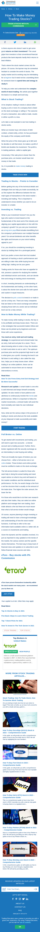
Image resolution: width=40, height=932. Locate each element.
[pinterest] (16, 899)
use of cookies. (25, 922)
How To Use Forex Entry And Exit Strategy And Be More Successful (20, 380)
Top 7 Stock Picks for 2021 (12, 621)
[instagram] (20, 899)
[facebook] (13, 899)
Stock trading (10, 630)
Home (3, 9)
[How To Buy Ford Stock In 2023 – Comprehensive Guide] (20, 752)
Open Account (11, 651)
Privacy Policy (20, 914)
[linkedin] (27, 899)
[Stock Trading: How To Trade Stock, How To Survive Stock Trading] (20, 687)
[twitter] (23, 899)
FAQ (20, 910)
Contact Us (20, 907)
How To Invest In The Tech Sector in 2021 (17, 626)
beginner (8, 78)
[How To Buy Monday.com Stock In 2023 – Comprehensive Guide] (20, 849)
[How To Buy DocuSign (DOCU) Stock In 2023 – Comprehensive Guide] (20, 720)
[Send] (35, 889)
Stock (17, 9)
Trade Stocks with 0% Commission (18, 25)
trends (31, 396)
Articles (10, 9)
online (3, 463)
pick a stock (17, 298)
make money (20, 166)
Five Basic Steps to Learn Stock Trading (17, 616)
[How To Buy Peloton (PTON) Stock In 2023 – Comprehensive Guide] (20, 817)
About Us (20, 903)
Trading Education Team (11, 32)
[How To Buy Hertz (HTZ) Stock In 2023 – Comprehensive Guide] (20, 785)
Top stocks (25, 630)
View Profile (24, 651)
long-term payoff (11, 230)
